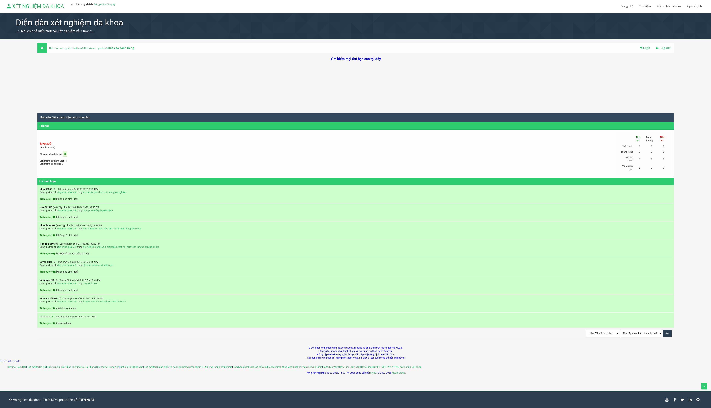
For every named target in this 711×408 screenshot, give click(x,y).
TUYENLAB (86, 400)
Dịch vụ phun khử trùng (59, 367)
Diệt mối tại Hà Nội (36, 367)
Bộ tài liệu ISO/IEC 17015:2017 (377, 367)
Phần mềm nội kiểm (312, 367)
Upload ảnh (694, 6)
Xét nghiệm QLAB (198, 367)
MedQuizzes (294, 367)
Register (665, 47)
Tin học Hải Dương (179, 367)
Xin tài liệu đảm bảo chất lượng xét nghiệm (104, 192)
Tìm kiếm (645, 6)
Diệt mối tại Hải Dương (131, 367)
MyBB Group (398, 372)
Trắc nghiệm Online (669, 6)
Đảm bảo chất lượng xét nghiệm (250, 367)
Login (646, 47)
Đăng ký (110, 4)
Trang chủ (626, 6)
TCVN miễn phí (401, 367)
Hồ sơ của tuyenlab (95, 48)
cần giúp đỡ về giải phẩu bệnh (98, 210)
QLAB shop (415, 367)
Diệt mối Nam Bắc (16, 367)
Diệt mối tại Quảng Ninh (156, 367)
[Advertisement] (355, 87)
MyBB (373, 372)
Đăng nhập (100, 4)
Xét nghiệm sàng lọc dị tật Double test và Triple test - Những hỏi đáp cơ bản (121, 247)
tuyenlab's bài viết (67, 192)
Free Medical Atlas (277, 367)
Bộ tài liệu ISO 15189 (350, 367)
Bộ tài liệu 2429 (331, 367)
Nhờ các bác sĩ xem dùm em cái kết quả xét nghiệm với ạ (112, 228)
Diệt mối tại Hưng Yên (107, 367)
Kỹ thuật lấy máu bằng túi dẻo (98, 265)
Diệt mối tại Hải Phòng (84, 367)
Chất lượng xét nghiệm (220, 367)
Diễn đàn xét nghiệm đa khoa (65, 48)
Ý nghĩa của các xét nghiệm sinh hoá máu (104, 301)
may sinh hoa (90, 283)
